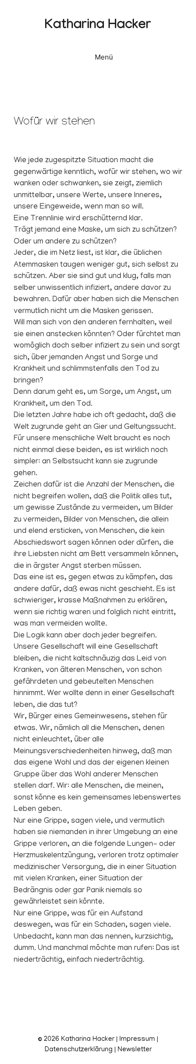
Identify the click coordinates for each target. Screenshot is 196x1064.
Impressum (137, 1039)
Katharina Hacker (98, 26)
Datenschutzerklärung (79, 1050)
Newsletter (135, 1050)
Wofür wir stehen (54, 123)
